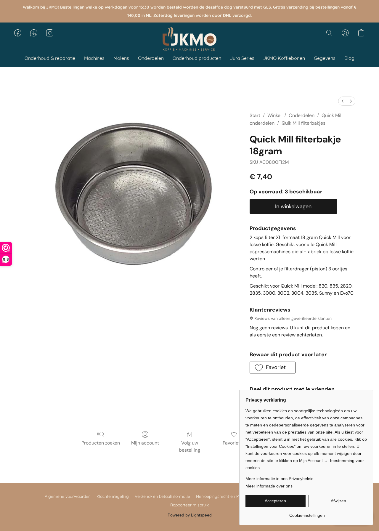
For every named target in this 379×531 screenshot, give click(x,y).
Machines (94, 58)
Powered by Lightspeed (190, 515)
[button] (189, 39)
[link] (306, 513)
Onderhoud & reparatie (50, 58)
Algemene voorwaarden (68, 496)
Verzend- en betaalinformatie (162, 496)
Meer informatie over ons (269, 486)
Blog (349, 58)
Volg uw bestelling (189, 446)
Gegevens (324, 58)
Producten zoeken (100, 443)
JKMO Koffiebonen (284, 58)
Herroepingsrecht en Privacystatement (233, 496)
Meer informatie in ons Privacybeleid (279, 478)
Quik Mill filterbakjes (303, 123)
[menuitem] (342, 101)
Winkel (274, 115)
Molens (121, 58)
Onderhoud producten (197, 58)
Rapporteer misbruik (189, 505)
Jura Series (242, 58)
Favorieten (234, 443)
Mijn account (145, 443)
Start (255, 115)
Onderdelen (151, 58)
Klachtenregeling (113, 496)
